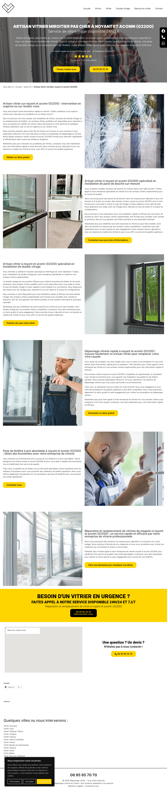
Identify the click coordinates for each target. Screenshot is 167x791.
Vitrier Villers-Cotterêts (14, 739)
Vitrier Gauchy (10, 748)
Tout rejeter (29, 781)
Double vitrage (123, 8)
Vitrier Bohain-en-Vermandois (16, 745)
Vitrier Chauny (10, 737)
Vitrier (108, 8)
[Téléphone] (163, 37)
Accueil (87, 8)
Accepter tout (44, 781)
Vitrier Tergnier (10, 734)
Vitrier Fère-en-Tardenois (14, 756)
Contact (159, 8)
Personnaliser (15, 781)
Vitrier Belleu (9, 753)
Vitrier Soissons (10, 726)
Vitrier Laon (9, 728)
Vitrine (98, 8)
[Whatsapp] (163, 44)
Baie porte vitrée (143, 8)
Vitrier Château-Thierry (13, 731)
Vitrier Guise (9, 750)
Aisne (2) (28, 87)
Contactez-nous (92, 786)
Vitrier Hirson (9, 742)
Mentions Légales (75, 786)
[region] (30, 771)
